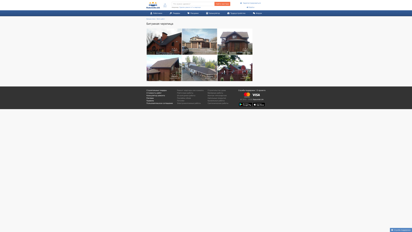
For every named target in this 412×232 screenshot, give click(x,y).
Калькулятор (214, 13)
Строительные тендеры (156, 90)
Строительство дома (217, 90)
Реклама (150, 98)
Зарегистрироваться (252, 3)
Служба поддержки (402, 230)
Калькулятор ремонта (155, 95)
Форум (259, 13)
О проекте (261, 90)
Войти (251, 7)
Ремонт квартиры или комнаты (190, 90)
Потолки (180, 101)
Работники (157, 13)
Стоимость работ (154, 93)
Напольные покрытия (217, 98)
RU (165, 6)
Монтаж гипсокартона (217, 95)
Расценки (195, 13)
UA (165, 4)
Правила (150, 101)
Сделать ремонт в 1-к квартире (190, 7)
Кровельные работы (216, 101)
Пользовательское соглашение (159, 103)
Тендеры (176, 13)
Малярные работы (215, 93)
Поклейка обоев (184, 98)
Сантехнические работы (218, 103)
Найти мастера (222, 4)
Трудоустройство (237, 13)
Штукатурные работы (186, 95)
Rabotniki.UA (258, 99)
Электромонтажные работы (189, 103)
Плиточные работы (185, 93)
